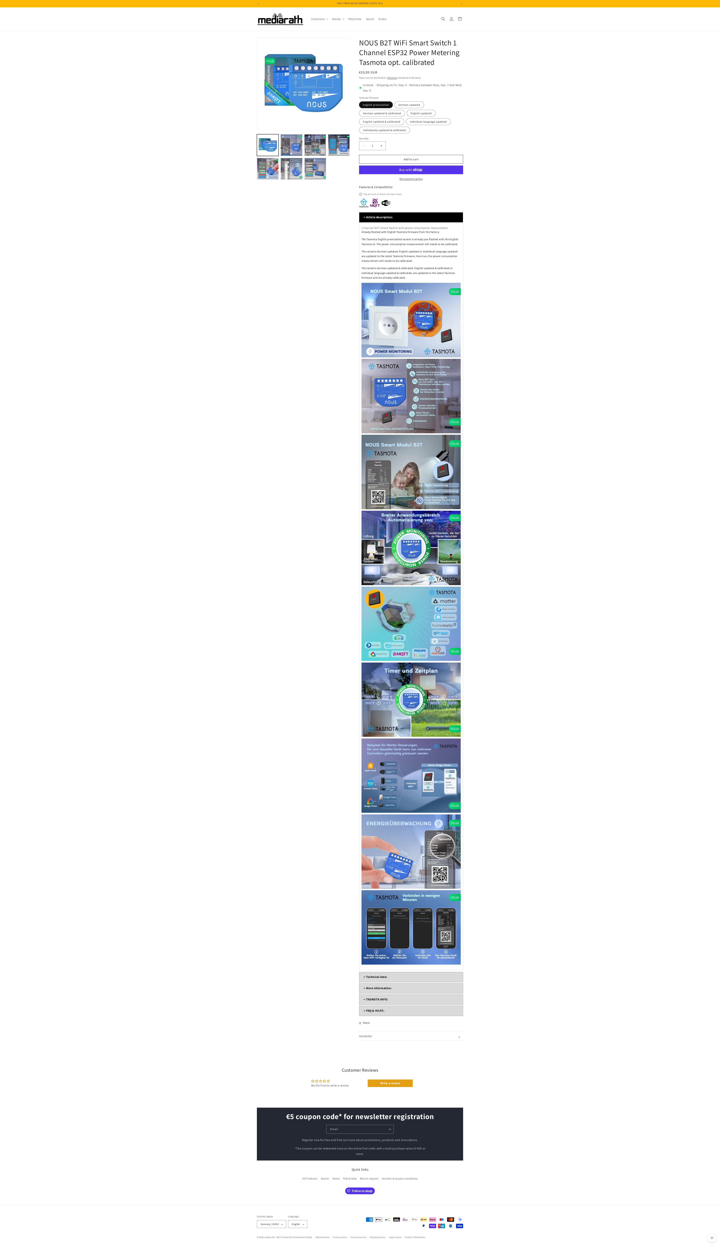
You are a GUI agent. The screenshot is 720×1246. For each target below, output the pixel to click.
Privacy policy (340, 1237)
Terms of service (358, 1237)
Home (336, 1178)
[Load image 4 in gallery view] (339, 145)
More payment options (411, 178)
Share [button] (366, 1022)
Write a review (390, 1083)
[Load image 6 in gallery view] (291, 169)
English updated (421, 113)
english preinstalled (376, 104)
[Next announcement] (462, 3)
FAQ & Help (349, 1178)
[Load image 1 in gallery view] (268, 145)
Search (325, 1178)
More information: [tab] (379, 988)
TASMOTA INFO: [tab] (377, 999)
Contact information (415, 1237)
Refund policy (322, 1237)
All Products (309, 1178)
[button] (319, 19)
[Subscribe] (389, 1129)
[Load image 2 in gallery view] (291, 145)
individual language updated (428, 121)
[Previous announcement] (258, 3)
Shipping (392, 77)
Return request (369, 1178)
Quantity (363, 138)
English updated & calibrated (381, 121)
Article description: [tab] (379, 217)
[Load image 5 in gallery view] (268, 169)
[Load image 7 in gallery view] (315, 169)
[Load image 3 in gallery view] (315, 145)
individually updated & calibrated (384, 130)
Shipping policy (378, 1237)
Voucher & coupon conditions (400, 1178)
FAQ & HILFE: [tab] (375, 1011)
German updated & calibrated (382, 113)
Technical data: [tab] (376, 977)
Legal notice (395, 1237)
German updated (409, 104)
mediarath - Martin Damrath (278, 1237)
